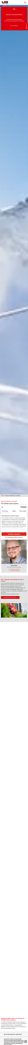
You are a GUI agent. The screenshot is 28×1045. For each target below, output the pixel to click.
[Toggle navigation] (25, 2)
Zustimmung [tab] (5, 511)
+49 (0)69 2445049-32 (15, 570)
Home (2, 495)
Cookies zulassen (14, 534)
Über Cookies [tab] (23, 511)
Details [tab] (14, 511)
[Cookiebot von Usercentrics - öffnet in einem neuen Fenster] (20, 507)
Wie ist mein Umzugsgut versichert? (13, 1034)
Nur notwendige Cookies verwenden (14, 537)
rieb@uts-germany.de (15, 569)
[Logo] (5, 2)
